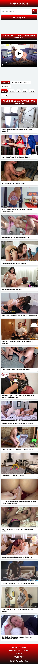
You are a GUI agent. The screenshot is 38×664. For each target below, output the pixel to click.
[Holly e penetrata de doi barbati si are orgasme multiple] (19, 517)
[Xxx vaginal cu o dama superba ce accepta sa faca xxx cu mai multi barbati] (19, 489)
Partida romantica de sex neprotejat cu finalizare (18, 583)
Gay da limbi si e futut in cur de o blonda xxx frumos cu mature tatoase (17, 638)
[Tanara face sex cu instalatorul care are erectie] (19, 437)
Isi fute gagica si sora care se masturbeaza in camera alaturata (17, 210)
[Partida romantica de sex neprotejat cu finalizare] (19, 571)
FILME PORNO (19, 647)
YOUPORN (6, 86)
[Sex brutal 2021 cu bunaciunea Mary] (19, 171)
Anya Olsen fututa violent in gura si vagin (16, 157)
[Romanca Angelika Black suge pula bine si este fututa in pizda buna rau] (19, 383)
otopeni (4, 95)
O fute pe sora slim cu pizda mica (13, 475)
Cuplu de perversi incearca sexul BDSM (15, 237)
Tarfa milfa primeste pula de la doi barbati (16, 369)
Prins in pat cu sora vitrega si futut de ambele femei (19, 315)
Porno (19, 3)
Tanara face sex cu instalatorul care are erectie (17, 449)
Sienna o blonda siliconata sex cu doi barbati (17, 557)
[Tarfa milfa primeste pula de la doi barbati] (19, 357)
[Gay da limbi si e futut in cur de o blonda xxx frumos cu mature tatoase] (19, 625)
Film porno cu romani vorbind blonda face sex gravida (17, 610)
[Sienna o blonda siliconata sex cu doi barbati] (19, 544)
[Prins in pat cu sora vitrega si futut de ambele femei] (19, 303)
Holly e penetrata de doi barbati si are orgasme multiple (17, 530)
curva (12, 91)
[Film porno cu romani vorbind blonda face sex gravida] (19, 597)
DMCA (19, 654)
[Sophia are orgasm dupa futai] (19, 277)
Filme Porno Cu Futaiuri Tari (21, 82)
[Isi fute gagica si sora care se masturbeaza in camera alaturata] (19, 197)
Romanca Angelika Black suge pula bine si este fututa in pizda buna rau (18, 396)
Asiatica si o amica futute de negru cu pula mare (18, 423)
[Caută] (34, 11)
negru (32, 91)
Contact (19, 657)
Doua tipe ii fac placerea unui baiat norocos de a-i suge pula (18, 342)
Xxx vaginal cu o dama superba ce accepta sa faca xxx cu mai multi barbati (19, 502)
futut (24, 91)
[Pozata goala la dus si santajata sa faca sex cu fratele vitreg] (19, 117)
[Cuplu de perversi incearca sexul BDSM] (19, 225)
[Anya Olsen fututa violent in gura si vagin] (19, 145)
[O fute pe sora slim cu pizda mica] (19, 463)
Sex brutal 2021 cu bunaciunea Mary (14, 183)
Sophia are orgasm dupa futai (12, 289)
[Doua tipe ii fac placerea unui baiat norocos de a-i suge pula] (19, 329)
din (18, 91)
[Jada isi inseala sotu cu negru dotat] (19, 251)
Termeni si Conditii (19, 650)
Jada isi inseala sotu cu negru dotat (14, 263)
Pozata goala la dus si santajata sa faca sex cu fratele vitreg (17, 130)
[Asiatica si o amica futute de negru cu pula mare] (19, 411)
